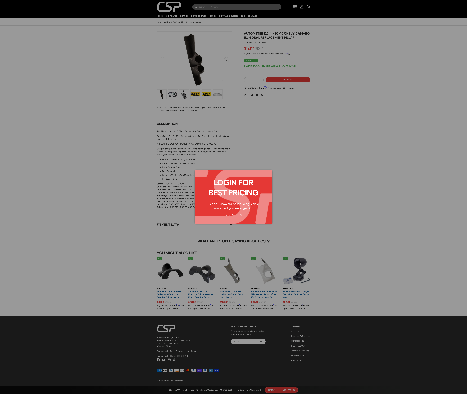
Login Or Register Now (233, 215)
